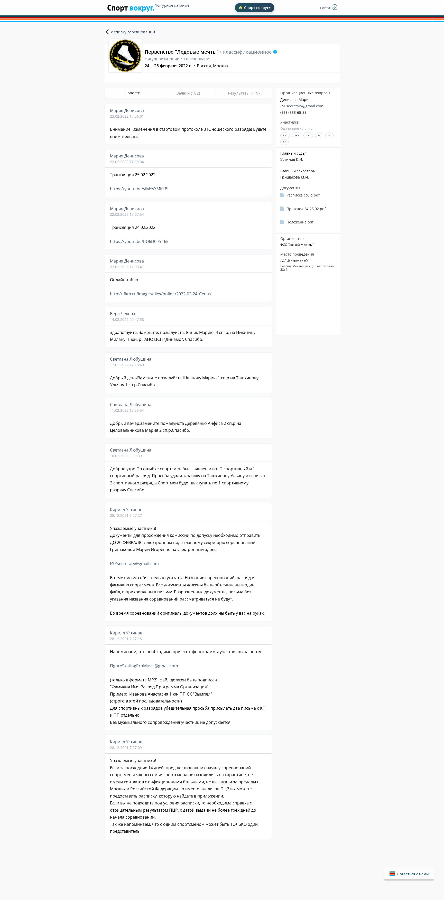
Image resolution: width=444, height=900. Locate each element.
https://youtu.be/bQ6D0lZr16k (139, 241)
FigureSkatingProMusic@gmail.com (144, 666)
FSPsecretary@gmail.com (301, 106)
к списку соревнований (133, 31)
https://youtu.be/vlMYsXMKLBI (139, 189)
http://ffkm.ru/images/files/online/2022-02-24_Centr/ (160, 294)
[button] (409, 873)
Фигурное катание (172, 5)
